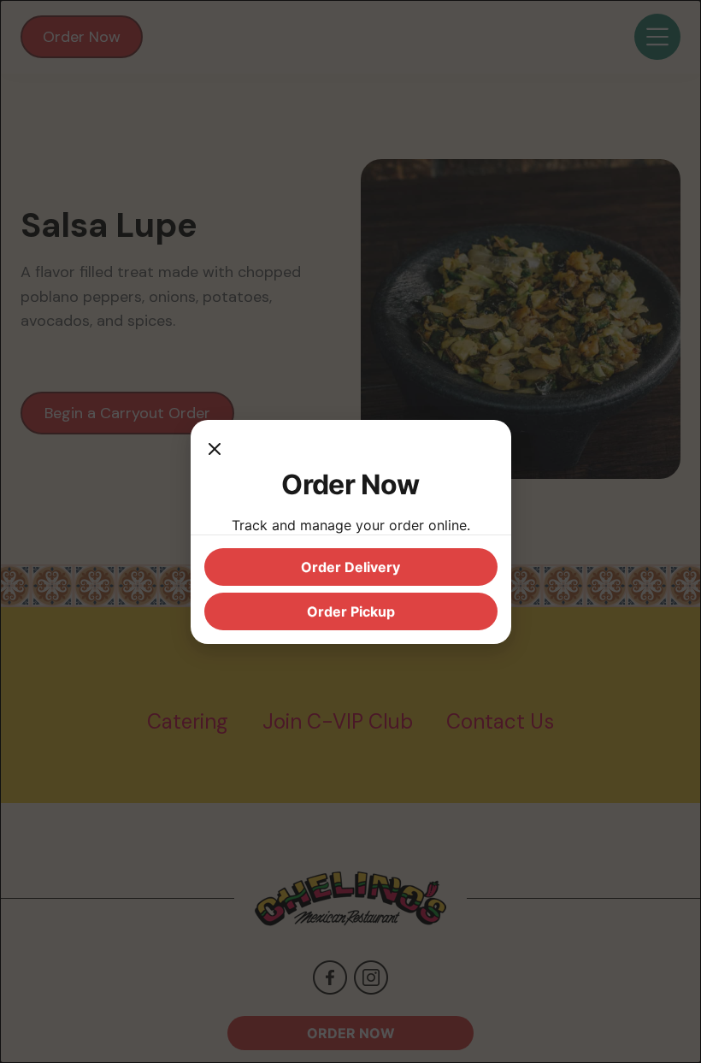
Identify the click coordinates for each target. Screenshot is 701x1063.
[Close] (214, 451)
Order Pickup (351, 611)
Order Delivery (350, 567)
